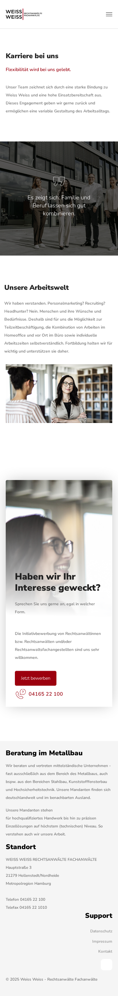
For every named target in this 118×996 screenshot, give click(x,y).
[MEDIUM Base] (24, 14)
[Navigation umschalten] (109, 14)
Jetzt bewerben (35, 678)
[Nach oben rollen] (106, 984)
